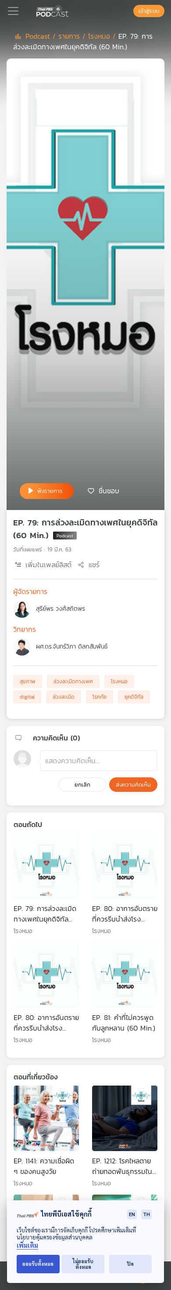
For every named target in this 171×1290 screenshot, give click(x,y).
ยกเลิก (82, 784)
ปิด (130, 1264)
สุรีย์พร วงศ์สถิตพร (60, 608)
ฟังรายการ (50, 491)
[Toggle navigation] (13, 11)
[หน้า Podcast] (70, 10)
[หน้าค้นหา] (129, 11)
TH (146, 1214)
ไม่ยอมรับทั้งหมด (83, 1264)
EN (132, 1214)
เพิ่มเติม (27, 1245)
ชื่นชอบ (109, 490)
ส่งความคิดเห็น (133, 784)
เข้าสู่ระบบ (149, 11)
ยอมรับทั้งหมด (37, 1264)
